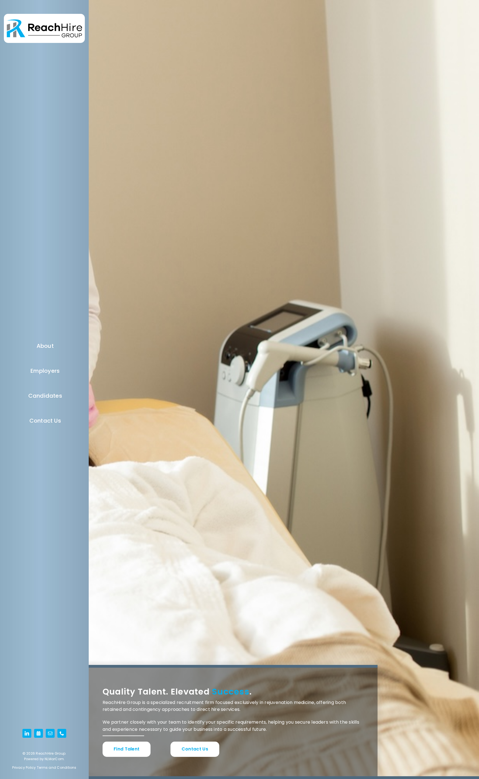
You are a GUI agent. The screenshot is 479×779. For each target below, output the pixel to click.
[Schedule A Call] (38, 733)
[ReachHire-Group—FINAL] (44, 21)
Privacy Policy (24, 767)
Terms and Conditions (57, 767)
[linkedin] (26, 733)
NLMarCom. (55, 759)
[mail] (50, 733)
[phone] (61, 733)
